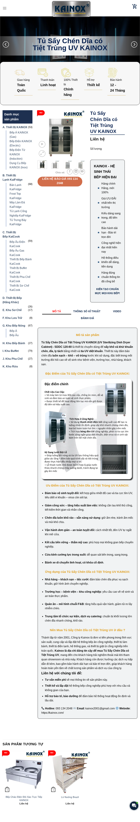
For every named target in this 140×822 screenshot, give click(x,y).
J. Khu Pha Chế (13, 358)
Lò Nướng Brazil (70, 797)
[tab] (56, 311)
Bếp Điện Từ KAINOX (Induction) (17, 154)
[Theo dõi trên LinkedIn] (76, 171)
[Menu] (5, 8)
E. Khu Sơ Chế (12, 310)
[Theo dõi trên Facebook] (70, 171)
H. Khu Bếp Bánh (14, 343)
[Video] (42, 144)
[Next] (134, 44)
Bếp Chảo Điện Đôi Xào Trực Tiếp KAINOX (24, 798)
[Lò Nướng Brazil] (70, 771)
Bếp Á (13, 330)
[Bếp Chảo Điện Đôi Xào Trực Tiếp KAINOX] (24, 771)
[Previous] (6, 44)
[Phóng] (42, 153)
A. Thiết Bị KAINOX (15, 127)
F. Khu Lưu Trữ (12, 317)
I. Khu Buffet (11, 350)
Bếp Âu (14, 335)
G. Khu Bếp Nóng (14, 325)
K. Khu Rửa (10, 366)
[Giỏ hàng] (134, 8)
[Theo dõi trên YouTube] (82, 171)
